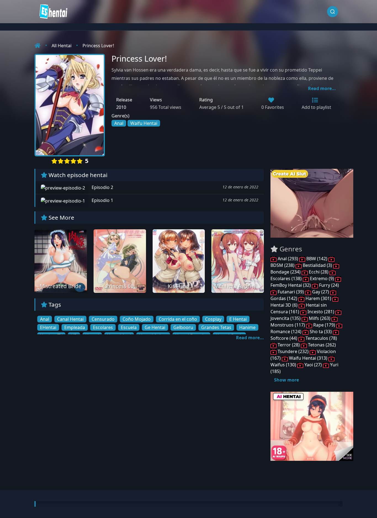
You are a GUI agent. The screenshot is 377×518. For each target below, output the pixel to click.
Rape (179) (324, 325)
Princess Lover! (98, 46)
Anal (118, 123)
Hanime (247, 327)
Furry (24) (328, 285)
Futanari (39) (291, 292)
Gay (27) (320, 292)
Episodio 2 (102, 187)
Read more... (322, 88)
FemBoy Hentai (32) (291, 285)
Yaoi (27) (313, 365)
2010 (121, 107)
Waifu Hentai (143, 123)
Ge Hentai (155, 327)
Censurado (103, 319)
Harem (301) (318, 298)
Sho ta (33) (321, 331)
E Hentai (238, 319)
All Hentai (61, 46)
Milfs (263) (319, 318)
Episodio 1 (102, 200)
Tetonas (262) (321, 345)
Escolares (103, 327)
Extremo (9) (322, 278)
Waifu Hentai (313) (308, 358)
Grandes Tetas (216, 327)
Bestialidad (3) (317, 265)
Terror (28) (289, 345)
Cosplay (213, 319)
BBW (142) (316, 259)
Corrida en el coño (178, 319)
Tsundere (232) (293, 351)
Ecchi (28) (319, 272)
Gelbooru (183, 327)
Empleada (74, 327)
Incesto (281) (320, 312)
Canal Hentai (70, 319)
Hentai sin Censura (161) (298, 308)
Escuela (129, 327)
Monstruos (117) (288, 325)
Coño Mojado (137, 319)
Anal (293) (288, 259)
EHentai (48, 327)
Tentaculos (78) (320, 338)
